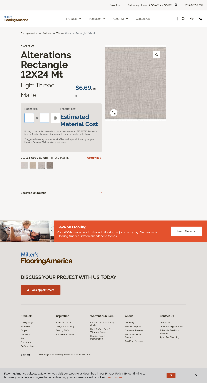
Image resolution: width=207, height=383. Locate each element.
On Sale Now (27, 346)
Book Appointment (42, 290)
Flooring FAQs (62, 330)
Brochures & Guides (65, 334)
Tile (58, 33)
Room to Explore (133, 326)
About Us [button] (119, 18)
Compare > (94, 158)
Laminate (25, 334)
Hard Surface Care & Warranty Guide (100, 330)
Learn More (184, 231)
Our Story (129, 322)
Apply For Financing (169, 337)
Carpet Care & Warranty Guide (102, 324)
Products (46, 33)
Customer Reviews (134, 330)
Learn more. (115, 377)
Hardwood (26, 326)
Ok (171, 375)
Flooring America (29, 33)
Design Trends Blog (64, 326)
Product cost (68, 108)
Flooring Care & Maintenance (97, 337)
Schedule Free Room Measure (170, 331)
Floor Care (26, 342)
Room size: (31, 108)
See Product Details (33, 192)
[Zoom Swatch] (113, 112)
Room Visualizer (63, 322)
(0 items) (200, 19)
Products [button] (71, 18)
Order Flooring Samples (171, 326)
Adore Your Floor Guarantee (133, 335)
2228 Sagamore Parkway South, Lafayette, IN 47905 (64, 354)
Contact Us (143, 18)
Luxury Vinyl (27, 322)
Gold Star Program (134, 341)
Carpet (24, 330)
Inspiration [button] (95, 18)
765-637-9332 (194, 5)
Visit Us (115, 5)
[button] (183, 19)
